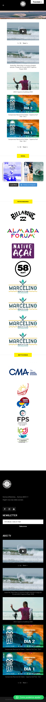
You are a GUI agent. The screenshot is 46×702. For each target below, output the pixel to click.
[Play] (23, 31)
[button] (25, 43)
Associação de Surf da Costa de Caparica (27, 699)
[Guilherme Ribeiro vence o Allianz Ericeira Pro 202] (12, 171)
